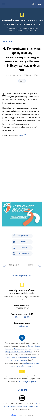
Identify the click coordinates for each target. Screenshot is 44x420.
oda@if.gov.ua (22, 326)
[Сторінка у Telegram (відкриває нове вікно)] (18, 390)
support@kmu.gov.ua (27, 382)
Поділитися (23, 236)
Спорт (22, 81)
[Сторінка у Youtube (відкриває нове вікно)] (25, 390)
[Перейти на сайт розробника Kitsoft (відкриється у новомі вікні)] (13, 415)
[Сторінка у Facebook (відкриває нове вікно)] (22, 390)
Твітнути (23, 247)
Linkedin (23, 242)
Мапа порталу (20, 275)
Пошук (38, 4)
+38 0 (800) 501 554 (22, 317)
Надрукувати (23, 253)
